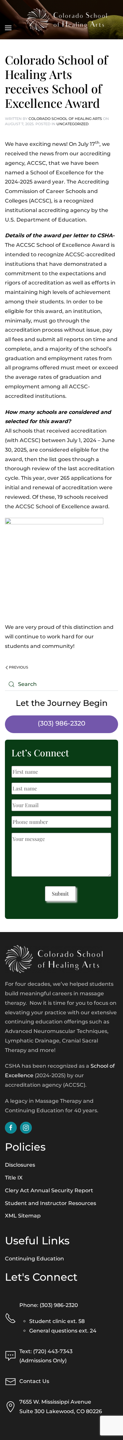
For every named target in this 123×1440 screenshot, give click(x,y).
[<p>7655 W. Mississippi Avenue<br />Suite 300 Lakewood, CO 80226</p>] (10, 1406)
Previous (18, 667)
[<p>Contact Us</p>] (10, 1381)
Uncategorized (72, 124)
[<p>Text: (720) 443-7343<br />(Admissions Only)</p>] (10, 1356)
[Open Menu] (8, 19)
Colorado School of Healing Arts (65, 118)
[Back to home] (66, 19)
